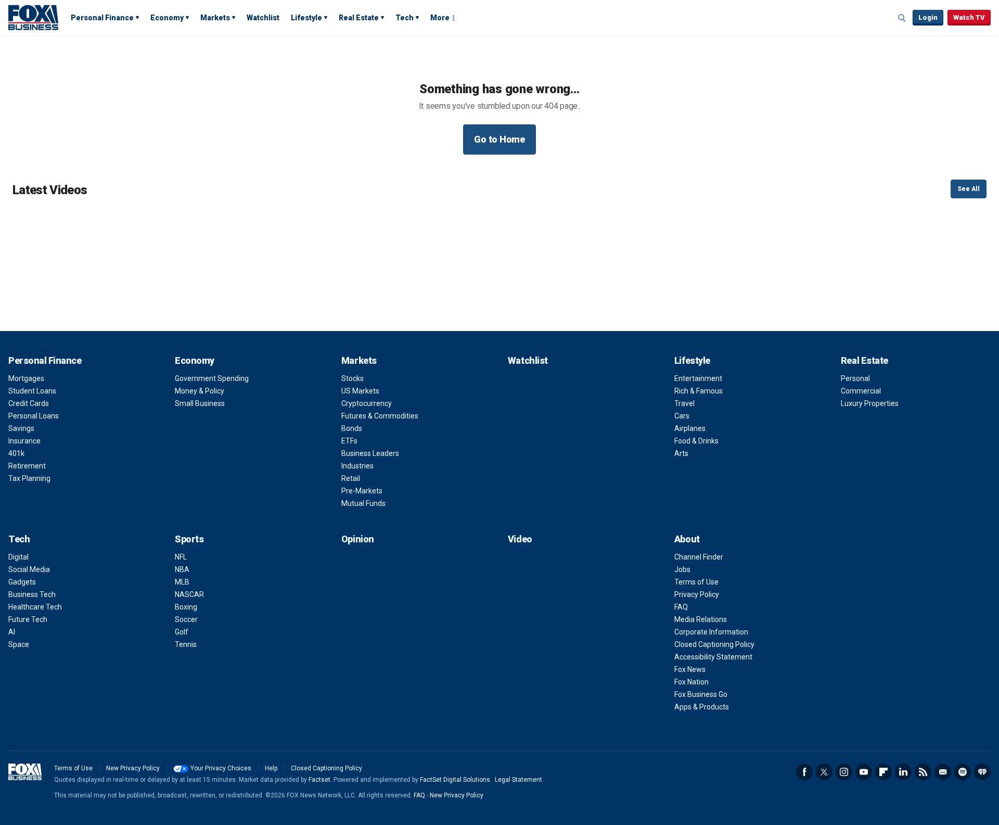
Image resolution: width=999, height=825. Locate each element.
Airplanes (690, 428)
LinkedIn (903, 772)
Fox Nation (691, 682)
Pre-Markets (361, 491)
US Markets (360, 391)
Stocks (352, 378)
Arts (681, 453)
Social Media (29, 569)
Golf (181, 632)
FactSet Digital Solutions (455, 779)
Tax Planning (29, 478)
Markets (215, 18)
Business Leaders (370, 453)
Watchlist (263, 18)
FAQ (681, 607)
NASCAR (189, 594)
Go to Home (499, 139)
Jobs (682, 569)
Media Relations (700, 619)
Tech (404, 18)
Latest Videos (49, 190)
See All (968, 189)
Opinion (357, 539)
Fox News (690, 669)
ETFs (349, 441)
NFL (181, 557)
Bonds (351, 428)
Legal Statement (518, 779)
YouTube (863, 772)
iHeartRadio (982, 772)
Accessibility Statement (713, 657)
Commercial (861, 391)
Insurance (24, 441)
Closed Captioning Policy (714, 644)
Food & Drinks (696, 441)
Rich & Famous (698, 391)
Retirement (27, 466)
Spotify (962, 772)
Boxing (186, 607)
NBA (182, 569)
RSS (923, 772)
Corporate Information (711, 632)
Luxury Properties (870, 403)
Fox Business (33, 17)
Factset (319, 779)
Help (271, 768)
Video (520, 539)
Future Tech (27, 619)
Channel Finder (698, 557)
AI (11, 632)
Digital (18, 557)
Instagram (844, 772)
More (440, 18)
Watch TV (969, 17)
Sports (189, 539)
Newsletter (942, 772)
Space (18, 644)
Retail (350, 478)
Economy (167, 18)
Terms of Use (696, 582)
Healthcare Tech (35, 607)
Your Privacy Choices (220, 768)
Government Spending (212, 378)
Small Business (200, 403)
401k (16, 453)
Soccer (186, 619)
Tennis (186, 644)
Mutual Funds (363, 503)
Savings (21, 428)
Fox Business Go (700, 694)
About (687, 539)
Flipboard (883, 772)
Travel (684, 403)
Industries (357, 466)
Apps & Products (701, 707)
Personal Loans (33, 416)
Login (928, 17)
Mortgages (26, 378)
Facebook (804, 772)
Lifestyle (306, 18)
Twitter (824, 772)
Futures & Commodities (379, 416)
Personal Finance (102, 18)
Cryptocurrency (366, 403)
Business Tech (32, 594)
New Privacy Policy (133, 768)
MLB (182, 582)
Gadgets (22, 582)
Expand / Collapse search (902, 18)
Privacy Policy (696, 594)
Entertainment (698, 378)
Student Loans (32, 391)
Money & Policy (199, 391)
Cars (681, 416)
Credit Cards (28, 403)
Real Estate (359, 18)
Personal (855, 378)
